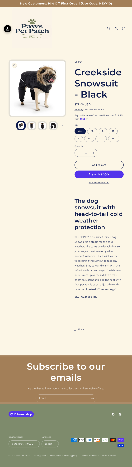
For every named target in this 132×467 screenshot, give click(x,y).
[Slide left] (12, 125)
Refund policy (55, 455)
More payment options (99, 182)
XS (92, 131)
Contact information (90, 455)
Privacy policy (39, 455)
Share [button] (81, 329)
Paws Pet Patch (22, 455)
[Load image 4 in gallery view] (53, 125)
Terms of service (109, 455)
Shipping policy (70, 455)
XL (89, 138)
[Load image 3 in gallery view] (42, 125)
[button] (108, 28)
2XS (80, 131)
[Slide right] (62, 125)
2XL (101, 138)
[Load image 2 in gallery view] (31, 125)
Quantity (79, 146)
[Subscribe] (92, 398)
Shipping (79, 109)
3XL (114, 138)
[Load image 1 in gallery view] (20, 125)
